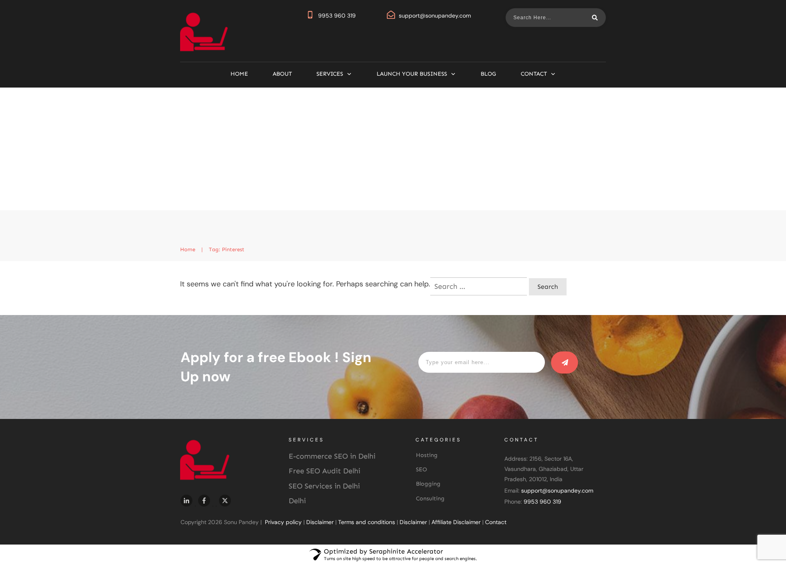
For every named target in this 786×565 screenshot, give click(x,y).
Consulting (430, 498)
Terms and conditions (366, 522)
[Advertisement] (393, 149)
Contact (495, 522)
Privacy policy (283, 522)
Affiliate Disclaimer (456, 522)
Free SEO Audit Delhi (324, 470)
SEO (421, 469)
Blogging (428, 483)
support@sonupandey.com (435, 15)
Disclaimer (320, 522)
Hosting (427, 455)
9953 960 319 (337, 15)
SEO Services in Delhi (324, 486)
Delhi (297, 500)
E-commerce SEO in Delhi (332, 456)
